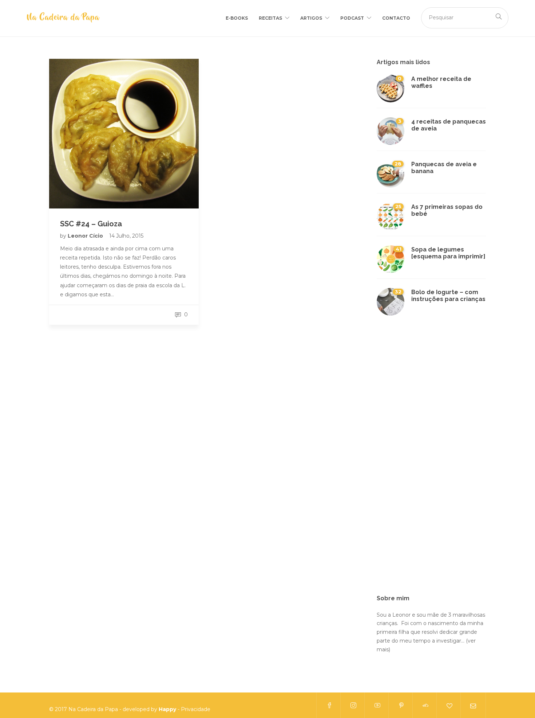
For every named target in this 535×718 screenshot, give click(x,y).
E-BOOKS (237, 18)
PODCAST (352, 18)
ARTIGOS (311, 18)
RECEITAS (270, 18)
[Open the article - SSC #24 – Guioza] (124, 133)
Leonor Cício (86, 236)
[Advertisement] (431, 459)
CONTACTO (396, 18)
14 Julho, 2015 (126, 236)
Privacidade (195, 709)
